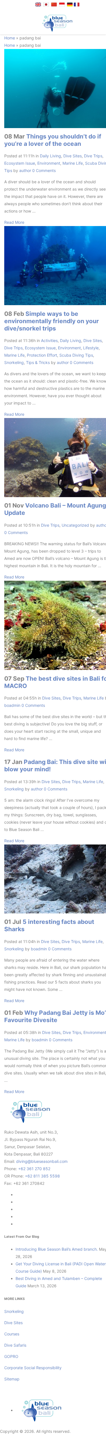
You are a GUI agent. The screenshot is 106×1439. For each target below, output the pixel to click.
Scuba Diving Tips (76, 355)
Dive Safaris (15, 1345)
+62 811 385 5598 (42, 1176)
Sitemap (12, 1379)
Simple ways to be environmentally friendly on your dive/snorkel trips (51, 321)
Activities (49, 340)
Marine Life (72, 163)
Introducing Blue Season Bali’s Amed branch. (57, 1249)
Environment (48, 163)
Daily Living (50, 155)
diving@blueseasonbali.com (42, 1161)
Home (9, 37)
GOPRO (11, 1356)
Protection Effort (42, 355)
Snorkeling (14, 362)
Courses (11, 1333)
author (25, 170)
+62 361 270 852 (34, 1168)
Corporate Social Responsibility (33, 1367)
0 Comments (44, 170)
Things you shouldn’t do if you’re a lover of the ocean (52, 140)
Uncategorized (75, 525)
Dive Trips (93, 155)
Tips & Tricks (38, 362)
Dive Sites (72, 155)
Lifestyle (91, 347)
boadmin (12, 705)
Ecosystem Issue (19, 163)
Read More (14, 222)
